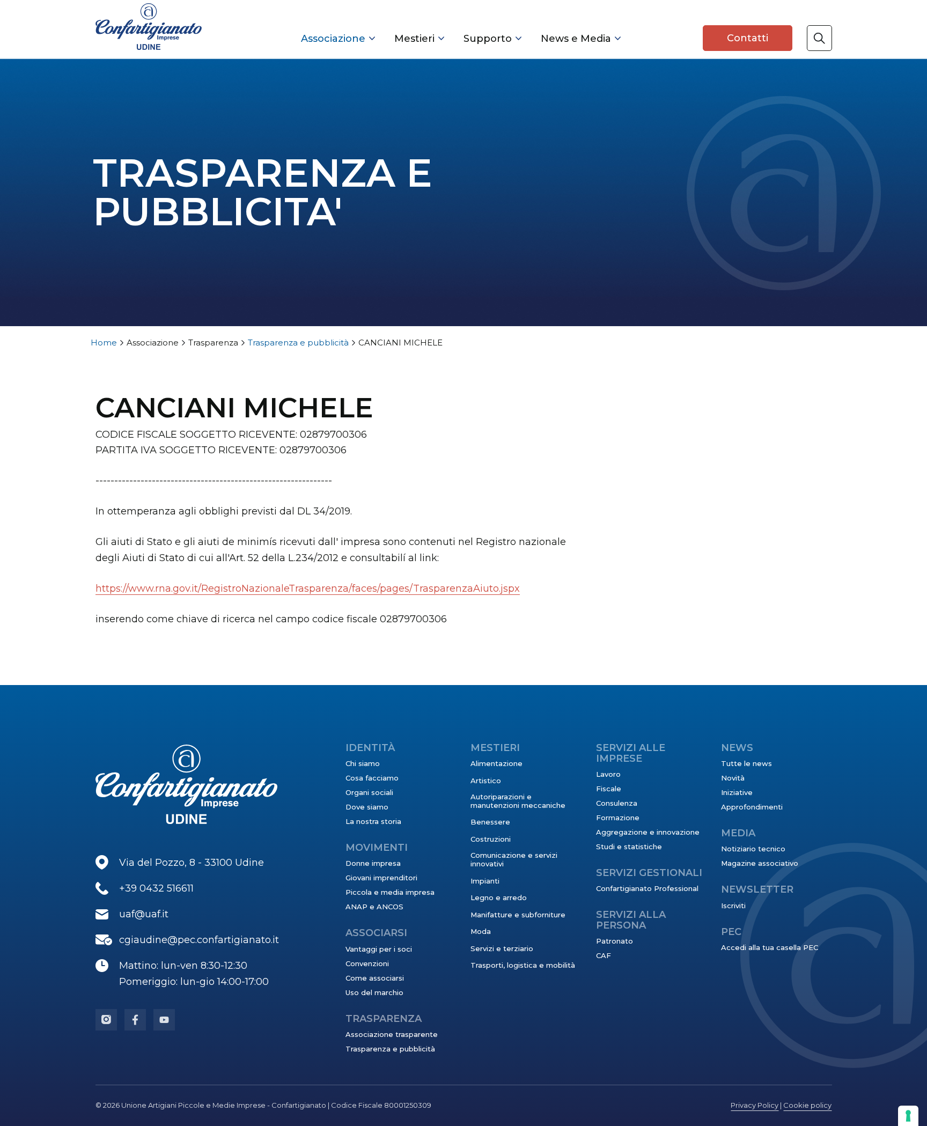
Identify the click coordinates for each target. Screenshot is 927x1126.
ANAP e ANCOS (374, 906)
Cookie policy (807, 1105)
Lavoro (608, 774)
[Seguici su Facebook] (135, 1020)
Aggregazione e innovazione (648, 832)
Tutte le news (746, 763)
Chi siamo (362, 763)
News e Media (576, 39)
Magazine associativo (759, 863)
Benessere (490, 822)
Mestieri (414, 39)
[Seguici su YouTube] (164, 1020)
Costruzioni (490, 839)
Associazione (333, 39)
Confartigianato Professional (647, 888)
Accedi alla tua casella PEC (769, 947)
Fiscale (608, 788)
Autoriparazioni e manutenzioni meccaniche (517, 800)
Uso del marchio (374, 992)
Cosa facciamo (372, 778)
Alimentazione (496, 763)
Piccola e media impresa (390, 892)
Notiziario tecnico (753, 848)
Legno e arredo (498, 897)
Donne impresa (373, 863)
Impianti (484, 881)
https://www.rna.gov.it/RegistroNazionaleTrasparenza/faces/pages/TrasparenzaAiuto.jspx (307, 588)
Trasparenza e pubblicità (298, 342)
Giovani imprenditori (381, 877)
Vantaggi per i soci (378, 949)
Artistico (485, 780)
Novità (733, 778)
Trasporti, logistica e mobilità (522, 965)
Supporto (488, 39)
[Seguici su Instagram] (106, 1020)
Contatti (747, 38)
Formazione (617, 817)
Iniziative (737, 792)
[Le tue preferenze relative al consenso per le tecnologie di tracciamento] (908, 1116)
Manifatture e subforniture (517, 914)
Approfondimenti (752, 807)
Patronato (614, 941)
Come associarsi (374, 978)
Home (104, 342)
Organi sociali (369, 792)
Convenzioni (367, 963)
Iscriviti (733, 905)
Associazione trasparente (391, 1034)
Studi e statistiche (629, 846)
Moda (480, 931)
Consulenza (616, 803)
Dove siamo (366, 807)
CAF (603, 955)
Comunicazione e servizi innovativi (513, 859)
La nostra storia (373, 821)
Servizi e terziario (501, 948)
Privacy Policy (754, 1105)
